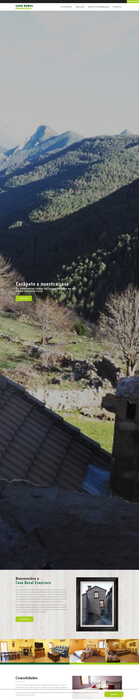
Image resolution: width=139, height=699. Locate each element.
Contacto (117, 7)
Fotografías (66, 7)
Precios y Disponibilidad (98, 7)
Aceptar (114, 694)
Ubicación (80, 7)
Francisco (24, 6)
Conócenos (23, 298)
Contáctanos (24, 619)
